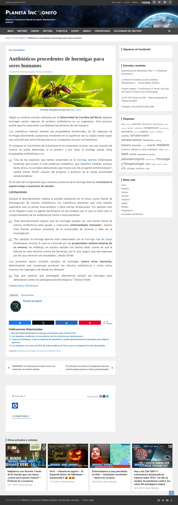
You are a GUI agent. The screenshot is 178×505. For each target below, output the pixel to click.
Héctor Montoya (25, 485)
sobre (153, 164)
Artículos (12, 461)
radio (147, 164)
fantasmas (148, 140)
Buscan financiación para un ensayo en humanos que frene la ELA (43, 333)
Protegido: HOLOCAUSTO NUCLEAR (137, 106)
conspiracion (151, 127)
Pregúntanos (102, 31)
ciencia (123, 128)
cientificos (138, 128)
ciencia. (130, 128)
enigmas (143, 131)
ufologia (130, 168)
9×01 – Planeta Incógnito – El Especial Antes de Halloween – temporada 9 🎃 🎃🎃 (67, 474)
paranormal (143, 154)
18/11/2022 (12, 485)
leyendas (137, 145)
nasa (161, 149)
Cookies (127, 2)
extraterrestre (139, 135)
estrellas (125, 136)
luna (144, 146)
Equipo (75, 31)
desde (136, 132)
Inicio (11, 31)
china (166, 124)
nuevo (166, 150)
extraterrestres (131, 140)
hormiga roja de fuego (98, 239)
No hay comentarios (44, 72)
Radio (31, 461)
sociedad (12, 465)
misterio (162, 145)
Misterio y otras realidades (144, 149)
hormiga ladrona (87, 159)
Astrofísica (147, 124)
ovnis (132, 154)
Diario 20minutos (28, 285)
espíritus (159, 132)
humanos (40, 351)
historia (126, 145)
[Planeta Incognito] (15, 302)
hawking (158, 140)
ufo (123, 168)
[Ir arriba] (171, 493)
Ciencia (35, 31)
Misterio (22, 31)
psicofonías (150, 159)
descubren (127, 131)
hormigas (32, 351)
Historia (47, 31)
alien (123, 124)
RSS (136, 2)
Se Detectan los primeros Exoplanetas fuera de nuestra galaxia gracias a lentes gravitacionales (87, 368)
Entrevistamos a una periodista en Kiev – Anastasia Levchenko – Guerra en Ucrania (109, 474)
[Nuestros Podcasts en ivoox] (145, 2)
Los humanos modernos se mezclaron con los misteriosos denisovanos (47, 336)
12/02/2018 (14, 72)
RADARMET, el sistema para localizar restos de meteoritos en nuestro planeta (33, 368)
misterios (125, 149)
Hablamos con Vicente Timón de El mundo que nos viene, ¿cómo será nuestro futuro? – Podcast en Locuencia (25, 476)
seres (58, 351)
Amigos (87, 31)
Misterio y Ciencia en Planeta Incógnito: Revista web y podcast (50, 500)
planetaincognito (133, 159)
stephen (159, 164)
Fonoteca (61, 31)
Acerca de (14, 295)
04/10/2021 (139, 488)
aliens (128, 124)
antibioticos (22, 351)
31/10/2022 (55, 482)
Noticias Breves (17, 50)
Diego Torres (75, 110)
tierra (165, 164)
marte (151, 145)
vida (147, 168)
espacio (152, 132)
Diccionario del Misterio (128, 31)
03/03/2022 (97, 482)
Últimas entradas (27, 295)
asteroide (136, 124)
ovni (124, 154)
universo (140, 168)
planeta (152, 154)
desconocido (164, 128)
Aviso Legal (116, 2)
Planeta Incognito (27, 72)
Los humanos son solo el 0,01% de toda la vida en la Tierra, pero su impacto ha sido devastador (58, 345)
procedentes (50, 351)
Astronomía (158, 124)
